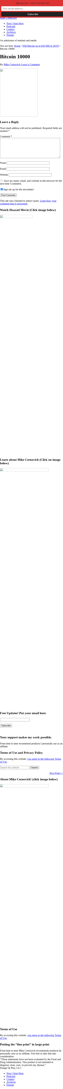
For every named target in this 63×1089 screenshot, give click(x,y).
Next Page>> (56, 773)
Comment (6, 136)
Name (3, 162)
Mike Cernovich (8, 18)
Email (3, 168)
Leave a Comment (30, 64)
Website (4, 174)
